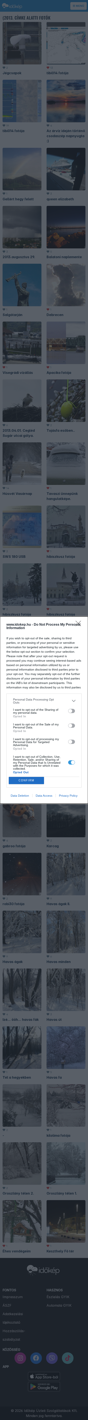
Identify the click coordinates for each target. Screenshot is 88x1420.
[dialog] (44, 710)
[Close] (80, 625)
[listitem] (44, 701)
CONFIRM (26, 780)
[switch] (71, 711)
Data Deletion (20, 795)
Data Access (44, 795)
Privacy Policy (68, 795)
